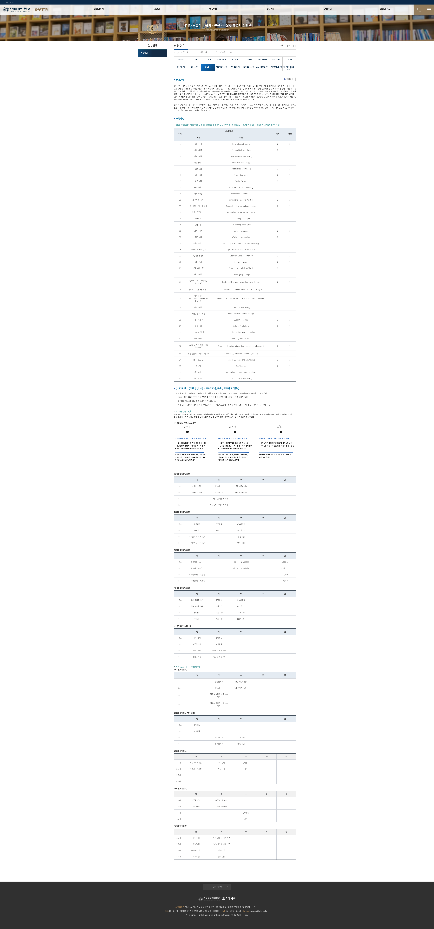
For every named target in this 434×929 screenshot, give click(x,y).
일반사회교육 (262, 60)
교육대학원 (41, 9)
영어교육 (249, 60)
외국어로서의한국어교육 (289, 68)
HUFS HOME (9, 2)
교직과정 (181, 60)
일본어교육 (276, 60)
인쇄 (294, 45)
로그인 (418, 11)
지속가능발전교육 (276, 67)
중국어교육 (181, 67)
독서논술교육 (235, 67)
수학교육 (208, 60)
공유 (282, 45)
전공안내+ (145, 53)
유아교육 (289, 60)
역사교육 (235, 60)
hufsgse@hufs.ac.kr (258, 910)
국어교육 (194, 60)
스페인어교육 (221, 60)
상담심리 (223, 52)
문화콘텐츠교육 (248, 67)
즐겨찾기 (288, 45)
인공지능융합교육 (262, 67)
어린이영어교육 (221, 67)
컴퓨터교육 (194, 67)
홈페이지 (289, 79)
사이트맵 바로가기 (429, 10)
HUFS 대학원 (217, 886)
